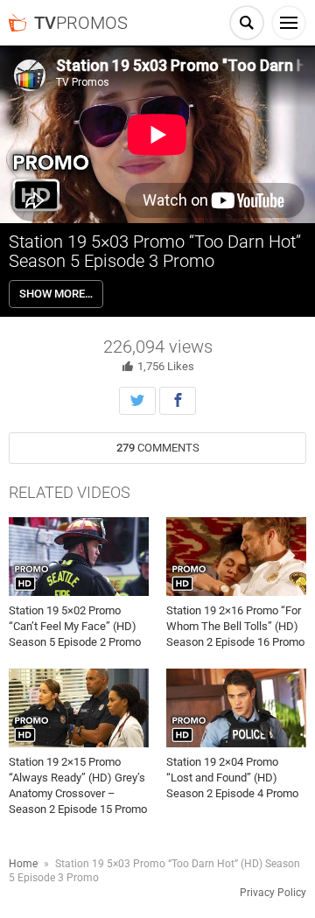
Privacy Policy (273, 892)
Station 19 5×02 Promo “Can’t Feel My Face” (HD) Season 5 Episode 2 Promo (75, 626)
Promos (81, 23)
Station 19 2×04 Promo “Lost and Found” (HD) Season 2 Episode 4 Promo (232, 777)
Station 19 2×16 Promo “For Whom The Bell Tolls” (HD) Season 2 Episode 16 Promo (235, 626)
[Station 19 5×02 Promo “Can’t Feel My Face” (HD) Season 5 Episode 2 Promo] (79, 556)
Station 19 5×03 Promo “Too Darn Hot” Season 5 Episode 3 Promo (155, 251)
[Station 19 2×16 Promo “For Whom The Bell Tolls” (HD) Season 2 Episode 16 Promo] (236, 556)
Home (23, 864)
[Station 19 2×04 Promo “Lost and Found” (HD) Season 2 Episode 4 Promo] (236, 708)
